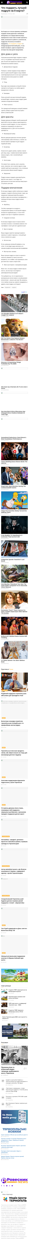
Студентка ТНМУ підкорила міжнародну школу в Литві (16, 1010)
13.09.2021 (4, 845)
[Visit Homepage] (14, 2)
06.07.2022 (4, 727)
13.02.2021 (4, 932)
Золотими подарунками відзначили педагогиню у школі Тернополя (13, 781)
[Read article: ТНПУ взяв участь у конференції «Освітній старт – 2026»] (4, 1005)
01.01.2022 (4, 816)
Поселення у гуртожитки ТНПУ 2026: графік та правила (16, 1097)
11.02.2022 (4, 757)
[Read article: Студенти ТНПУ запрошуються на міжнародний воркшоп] (4, 991)
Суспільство (5, 836)
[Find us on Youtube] (12, 1186)
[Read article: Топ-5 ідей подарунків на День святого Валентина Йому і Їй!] (14, 917)
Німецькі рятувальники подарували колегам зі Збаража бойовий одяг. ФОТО (13, 958)
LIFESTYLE (4, 690)
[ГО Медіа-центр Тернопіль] (14, 1198)
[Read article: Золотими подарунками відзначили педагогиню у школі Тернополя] (14, 769)
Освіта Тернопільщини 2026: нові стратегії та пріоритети (14, 1017)
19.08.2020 (4, 962)
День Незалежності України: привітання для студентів (16, 1103)
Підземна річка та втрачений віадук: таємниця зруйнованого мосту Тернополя (10, 1070)
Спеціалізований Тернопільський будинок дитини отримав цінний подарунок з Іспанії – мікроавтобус (12, 901)
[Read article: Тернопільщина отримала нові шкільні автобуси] (4, 998)
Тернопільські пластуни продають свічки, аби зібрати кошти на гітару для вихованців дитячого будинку (14, 753)
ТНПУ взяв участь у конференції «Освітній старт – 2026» (17, 1004)
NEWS (3, 718)
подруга (14, 287)
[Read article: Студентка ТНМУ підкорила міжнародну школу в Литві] (4, 1011)
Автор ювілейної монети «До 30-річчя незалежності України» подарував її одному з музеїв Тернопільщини (13, 871)
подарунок (7, 287)
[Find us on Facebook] (1, 1186)
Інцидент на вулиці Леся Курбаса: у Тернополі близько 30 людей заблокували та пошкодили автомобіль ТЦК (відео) (16, 1081)
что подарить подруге (15, 44)
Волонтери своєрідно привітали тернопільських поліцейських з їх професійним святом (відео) (12, 723)
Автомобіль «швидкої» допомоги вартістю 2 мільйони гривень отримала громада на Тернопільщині (14, 842)
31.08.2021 (4, 875)
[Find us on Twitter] (4, 1186)
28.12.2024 (4, 697)
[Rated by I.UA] (4, 1192)
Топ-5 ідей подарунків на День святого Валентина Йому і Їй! (14, 929)
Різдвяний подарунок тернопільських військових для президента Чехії (13, 694)
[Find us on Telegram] (6, 1186)
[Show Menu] (2, 2)
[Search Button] (27, 2)
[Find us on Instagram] (9, 1186)
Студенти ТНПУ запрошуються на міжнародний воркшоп (18, 990)
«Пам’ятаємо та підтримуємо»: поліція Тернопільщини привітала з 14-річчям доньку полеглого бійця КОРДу (17, 1089)
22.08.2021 (4, 905)
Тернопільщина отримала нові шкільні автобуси (17, 997)
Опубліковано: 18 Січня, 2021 (8, 14)
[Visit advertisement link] (14, 975)
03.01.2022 (4, 784)
